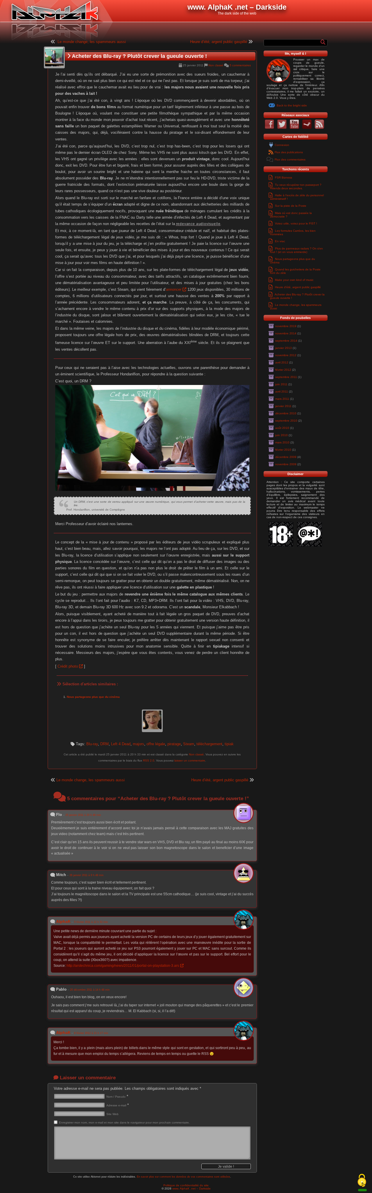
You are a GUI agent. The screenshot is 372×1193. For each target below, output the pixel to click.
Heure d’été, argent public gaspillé (218, 42)
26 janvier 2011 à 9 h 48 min (86, 875)
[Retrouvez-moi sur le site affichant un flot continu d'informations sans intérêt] (282, 127)
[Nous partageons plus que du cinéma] (152, 721)
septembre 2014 (286, 340)
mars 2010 (282, 442)
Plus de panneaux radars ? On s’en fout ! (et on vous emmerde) (296, 250)
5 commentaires (240, 65)
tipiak (229, 744)
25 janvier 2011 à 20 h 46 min (83, 815)
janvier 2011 (283, 406)
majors (138, 744)
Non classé (215, 65)
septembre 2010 (286, 420)
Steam (188, 744)
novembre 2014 (285, 333)
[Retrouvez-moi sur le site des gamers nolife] (307, 127)
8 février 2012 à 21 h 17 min (91, 1033)
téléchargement (209, 744)
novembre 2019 (285, 326)
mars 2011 (282, 398)
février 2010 (283, 449)
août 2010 (282, 427)
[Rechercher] (323, 42)
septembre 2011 (286, 377)
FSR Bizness (283, 177)
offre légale (155, 744)
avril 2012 (281, 362)
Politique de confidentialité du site (186, 1185)
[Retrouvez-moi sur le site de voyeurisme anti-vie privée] (269, 127)
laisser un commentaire (189, 760)
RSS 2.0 (148, 760)
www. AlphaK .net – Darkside (191, 1188)
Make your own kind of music (294, 279)
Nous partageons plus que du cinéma (93, 696)
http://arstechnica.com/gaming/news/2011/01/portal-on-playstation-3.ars (123, 965)
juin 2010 (281, 435)
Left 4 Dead (120, 744)
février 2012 (283, 369)
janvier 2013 (283, 347)
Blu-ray (92, 744)
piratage (174, 744)
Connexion (282, 145)
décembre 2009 (285, 457)
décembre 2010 (285, 413)
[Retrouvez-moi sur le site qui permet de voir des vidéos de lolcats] (294, 127)
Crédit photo (68, 666)
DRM (104, 744)
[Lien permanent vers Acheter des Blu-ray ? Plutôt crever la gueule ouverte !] (54, 57)
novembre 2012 (285, 355)
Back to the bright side (292, 105)
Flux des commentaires (290, 159)
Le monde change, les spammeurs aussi (92, 42)
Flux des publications (289, 152)
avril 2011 (281, 391)
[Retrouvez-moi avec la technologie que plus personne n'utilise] (319, 127)
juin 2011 (281, 384)
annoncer (173, 289)
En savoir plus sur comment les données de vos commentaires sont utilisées (183, 1176)
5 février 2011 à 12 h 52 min (91, 922)
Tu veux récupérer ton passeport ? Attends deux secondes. (295, 186)
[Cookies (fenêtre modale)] (362, 1181)
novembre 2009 (285, 464)
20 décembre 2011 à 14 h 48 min (90, 989)
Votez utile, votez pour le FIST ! (296, 223)
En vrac (280, 241)
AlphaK (63, 921)
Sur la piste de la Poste (290, 205)
